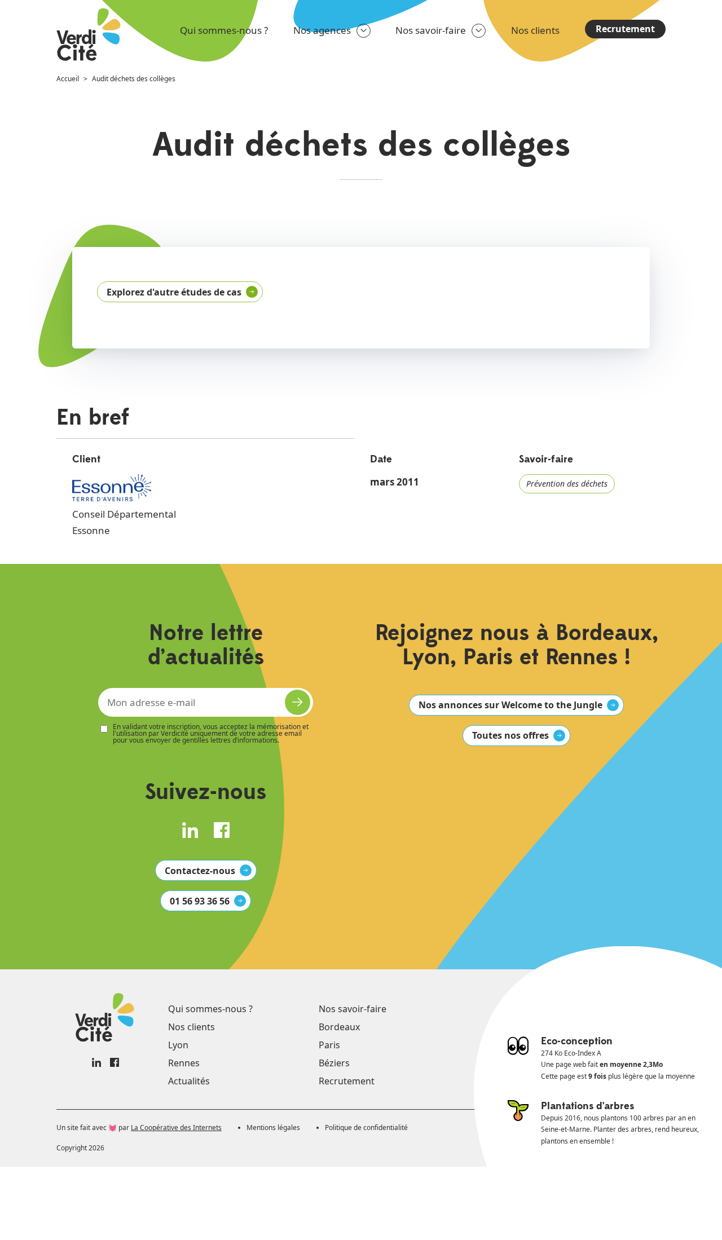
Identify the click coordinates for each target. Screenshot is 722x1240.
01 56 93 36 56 (200, 901)
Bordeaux (339, 1026)
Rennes (184, 1063)
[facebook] (221, 830)
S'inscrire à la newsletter (297, 702)
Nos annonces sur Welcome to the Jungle (510, 705)
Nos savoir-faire (430, 30)
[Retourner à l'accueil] (89, 36)
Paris (329, 1045)
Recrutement (625, 29)
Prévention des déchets (566, 483)
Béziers (334, 1063)
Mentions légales (273, 1127)
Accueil (67, 78)
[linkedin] (190, 830)
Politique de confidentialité (366, 1127)
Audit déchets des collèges (133, 78)
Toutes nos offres (510, 735)
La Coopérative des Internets (176, 1127)
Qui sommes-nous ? (224, 30)
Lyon (178, 1045)
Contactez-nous (200, 870)
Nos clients (535, 30)
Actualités (189, 1081)
